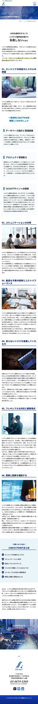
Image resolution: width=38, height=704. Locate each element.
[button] (19, 656)
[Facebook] (18, 689)
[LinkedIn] (23, 689)
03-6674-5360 (19, 681)
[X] (14, 689)
